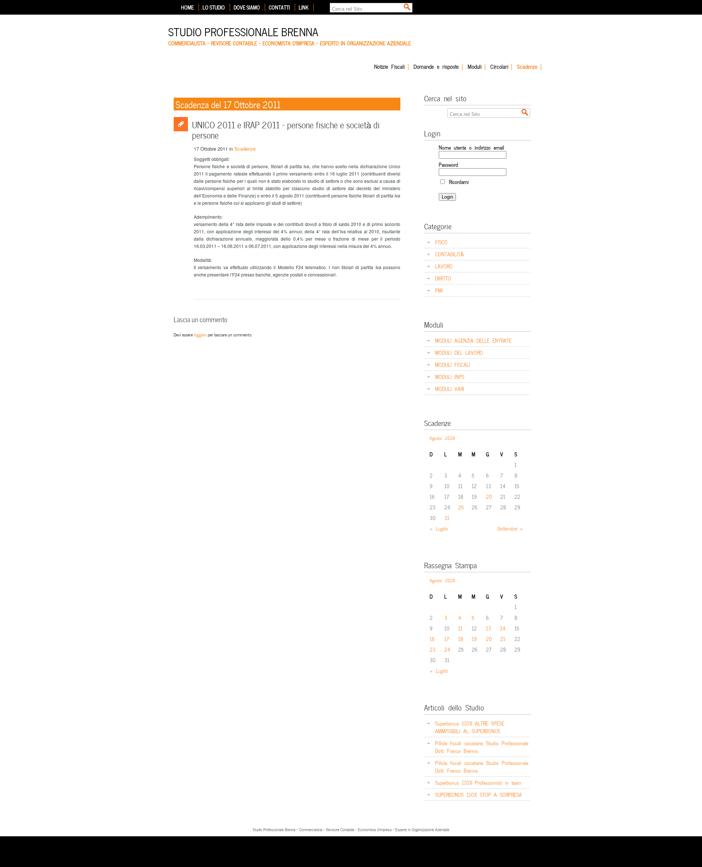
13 (488, 628)
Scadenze (527, 67)
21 (502, 638)
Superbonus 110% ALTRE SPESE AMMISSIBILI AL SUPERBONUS (469, 727)
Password (448, 164)
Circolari (499, 67)
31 (446, 517)
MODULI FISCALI (452, 364)
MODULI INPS (449, 376)
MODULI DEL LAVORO (459, 352)
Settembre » (510, 528)
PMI (439, 290)
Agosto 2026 (442, 437)
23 (432, 649)
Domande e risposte (436, 67)
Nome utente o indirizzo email (471, 147)
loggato (200, 334)
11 (460, 628)
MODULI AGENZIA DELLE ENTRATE (473, 340)
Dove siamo (247, 7)
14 (502, 628)
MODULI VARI (449, 388)
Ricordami (457, 181)
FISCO (441, 242)
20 (489, 496)
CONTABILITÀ (449, 254)
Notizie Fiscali (389, 67)
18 (460, 638)
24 (447, 649)
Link (304, 7)
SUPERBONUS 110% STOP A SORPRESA (478, 794)
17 (446, 638)
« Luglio (439, 528)
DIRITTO (443, 278)
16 (432, 638)
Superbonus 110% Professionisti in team (478, 782)
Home (187, 7)
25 (461, 507)
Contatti (279, 7)
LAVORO (444, 266)
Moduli (475, 67)
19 (474, 638)
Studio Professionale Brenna (243, 31)
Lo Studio (214, 7)
